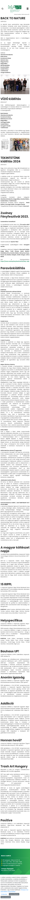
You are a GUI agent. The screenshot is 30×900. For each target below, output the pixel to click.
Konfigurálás (4, 894)
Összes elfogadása (14, 894)
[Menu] (27, 9)
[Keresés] (2, 9)
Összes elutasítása (5, 897)
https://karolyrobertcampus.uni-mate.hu (14, 863)
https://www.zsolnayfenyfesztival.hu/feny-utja (15, 261)
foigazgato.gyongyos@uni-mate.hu (13, 865)
